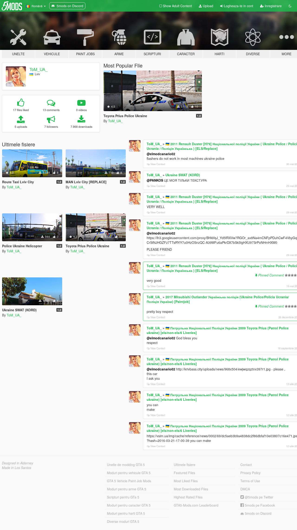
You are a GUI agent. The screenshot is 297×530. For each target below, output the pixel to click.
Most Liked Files (186, 481)
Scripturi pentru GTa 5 (123, 497)
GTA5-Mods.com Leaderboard (196, 505)
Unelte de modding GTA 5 (126, 464)
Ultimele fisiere (184, 464)
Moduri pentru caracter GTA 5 (129, 505)
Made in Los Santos (16, 467)
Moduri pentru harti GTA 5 (126, 513)
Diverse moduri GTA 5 (123, 521)
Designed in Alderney (17, 463)
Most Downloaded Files (191, 489)
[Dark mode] (290, 6)
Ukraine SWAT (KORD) (182, 175)
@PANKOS (155, 180)
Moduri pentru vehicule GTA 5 (129, 472)
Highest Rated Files (188, 497)
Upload (207, 5)
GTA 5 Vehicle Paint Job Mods (129, 481)
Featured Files (184, 472)
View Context (157, 164)
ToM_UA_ (38, 69)
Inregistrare (273, 5)
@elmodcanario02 (161, 153)
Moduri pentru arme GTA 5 (126, 489)
